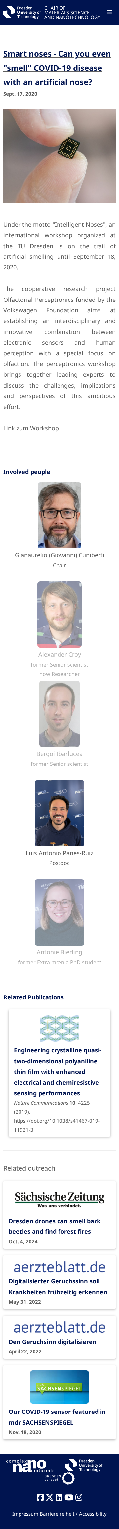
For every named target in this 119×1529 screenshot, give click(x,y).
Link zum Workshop (31, 428)
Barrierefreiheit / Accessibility (73, 1513)
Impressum (25, 1513)
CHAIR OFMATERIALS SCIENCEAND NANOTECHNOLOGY (72, 12)
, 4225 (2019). (57, 1080)
